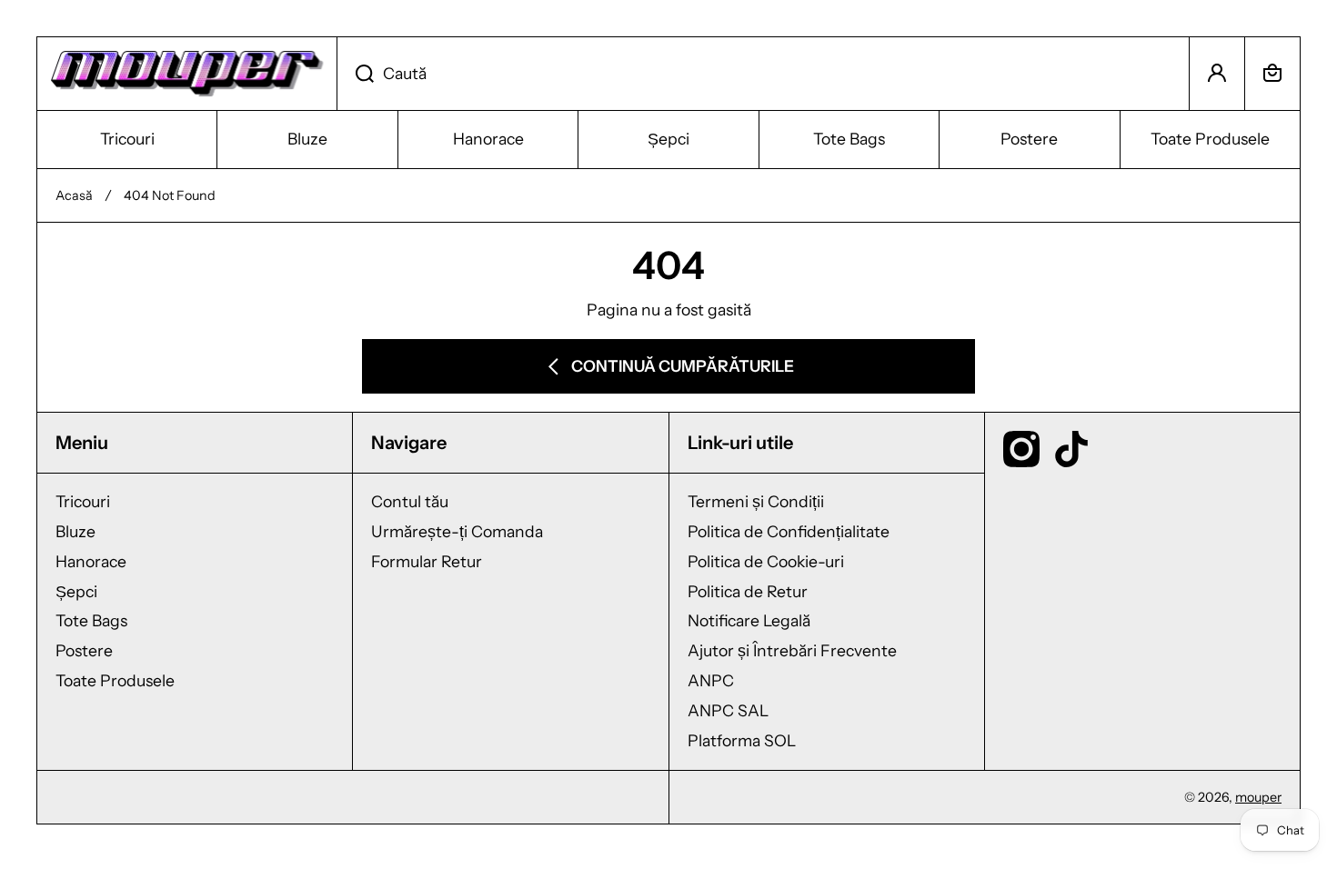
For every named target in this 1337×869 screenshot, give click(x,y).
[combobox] (763, 73)
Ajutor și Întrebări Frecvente (792, 650)
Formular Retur (426, 561)
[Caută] (355, 73)
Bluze (75, 531)
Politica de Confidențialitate (789, 531)
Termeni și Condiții (756, 501)
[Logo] (187, 73)
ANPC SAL (728, 710)
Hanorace (90, 561)
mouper (1258, 797)
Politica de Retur (748, 591)
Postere (84, 650)
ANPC (711, 680)
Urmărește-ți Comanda (457, 531)
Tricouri (82, 501)
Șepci (76, 591)
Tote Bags (91, 620)
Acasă (74, 195)
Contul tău (409, 501)
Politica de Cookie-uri (766, 561)
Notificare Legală (749, 620)
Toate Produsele (115, 680)
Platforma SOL (742, 740)
